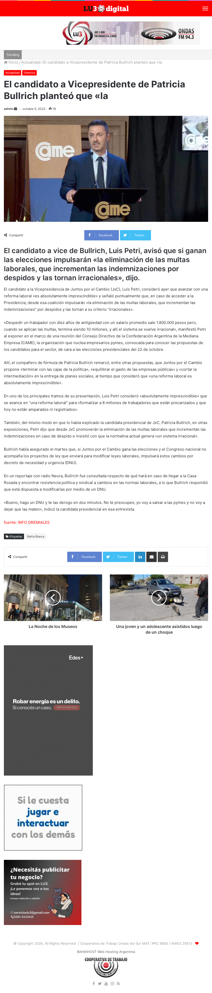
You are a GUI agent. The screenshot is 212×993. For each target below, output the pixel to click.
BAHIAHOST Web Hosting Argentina (106, 952)
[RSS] (118, 984)
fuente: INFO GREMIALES (27, 522)
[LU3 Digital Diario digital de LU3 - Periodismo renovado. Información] (106, 8)
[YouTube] (106, 984)
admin (8, 109)
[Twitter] (100, 984)
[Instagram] (112, 984)
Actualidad (30, 62)
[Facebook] (93, 984)
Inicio (12, 62)
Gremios (29, 72)
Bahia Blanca (35, 536)
